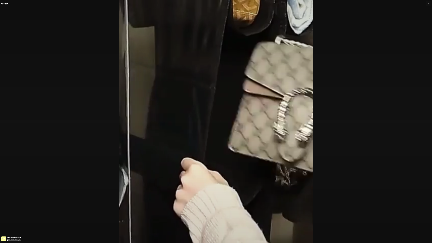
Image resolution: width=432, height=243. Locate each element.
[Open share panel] (428, 3)
